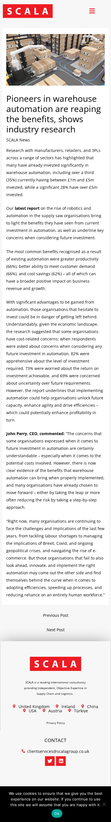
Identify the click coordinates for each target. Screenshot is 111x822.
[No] (104, 804)
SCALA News (18, 140)
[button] (92, 11)
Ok (56, 813)
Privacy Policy (55, 723)
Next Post (56, 629)
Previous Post (55, 615)
